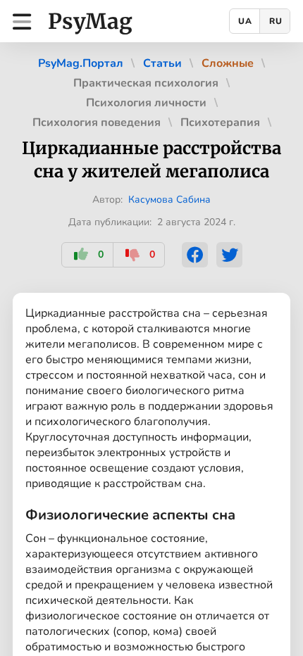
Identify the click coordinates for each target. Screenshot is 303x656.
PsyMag (90, 21)
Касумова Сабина (169, 199)
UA (245, 21)
